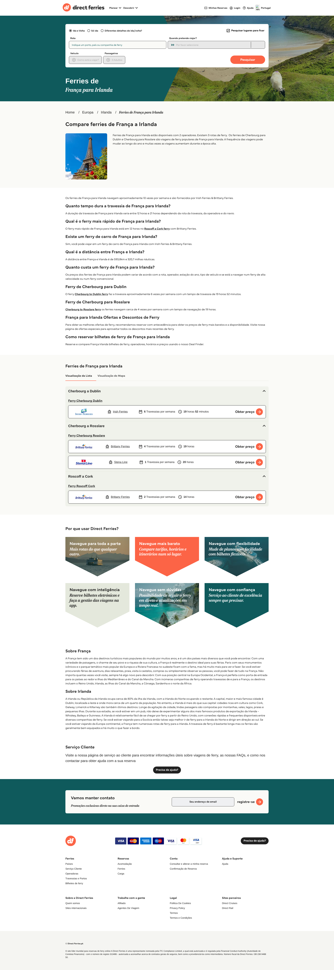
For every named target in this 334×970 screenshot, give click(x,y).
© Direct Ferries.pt (74, 943)
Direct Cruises (229, 903)
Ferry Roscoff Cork (81, 486)
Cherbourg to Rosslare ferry (83, 309)
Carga (121, 873)
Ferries (121, 868)
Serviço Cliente (73, 868)
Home (70, 112)
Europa (87, 112)
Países (69, 863)
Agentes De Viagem (128, 908)
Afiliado (122, 903)
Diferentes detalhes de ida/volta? (123, 30)
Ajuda (225, 863)
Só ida (94, 30)
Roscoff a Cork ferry (157, 228)
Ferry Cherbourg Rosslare (86, 435)
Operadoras (71, 873)
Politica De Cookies (180, 903)
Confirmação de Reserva (183, 868)
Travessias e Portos (76, 878)
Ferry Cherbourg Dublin (85, 400)
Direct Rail (227, 908)
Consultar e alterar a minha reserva (189, 863)
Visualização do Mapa (111, 375)
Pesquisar (247, 59)
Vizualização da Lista (78, 375)
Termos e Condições (181, 917)
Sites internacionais (75, 908)
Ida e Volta (79, 30)
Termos (174, 913)
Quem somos (72, 903)
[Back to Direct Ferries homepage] (83, 7)
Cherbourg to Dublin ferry (91, 294)
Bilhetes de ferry (74, 883)
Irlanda (106, 112)
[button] (167, 391)
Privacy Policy (177, 908)
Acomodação (125, 863)
